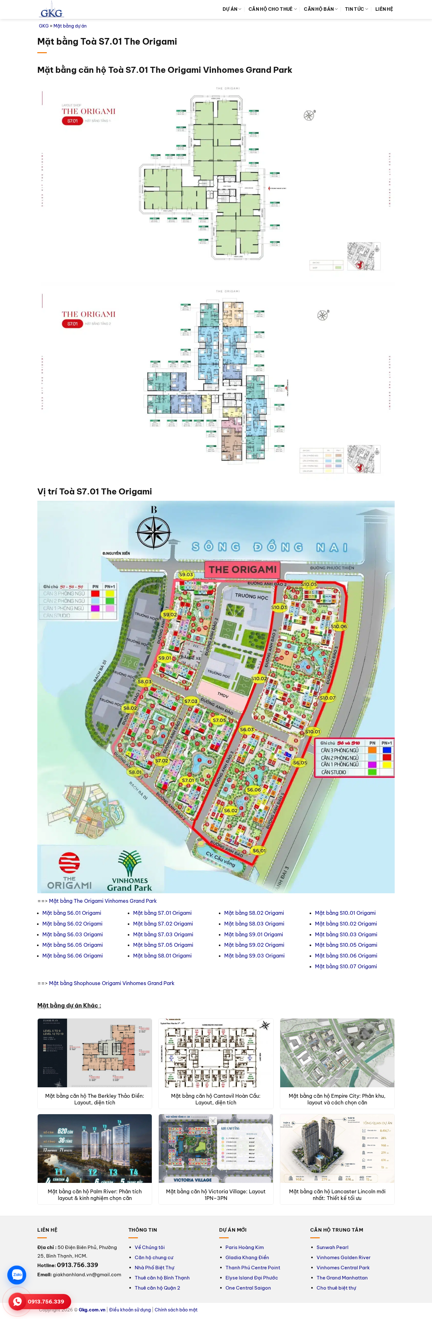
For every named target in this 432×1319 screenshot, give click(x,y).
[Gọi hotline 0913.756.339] (17, 1301)
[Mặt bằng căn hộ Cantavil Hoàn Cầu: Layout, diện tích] (216, 1053)
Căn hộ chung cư (154, 1257)
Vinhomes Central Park (343, 1268)
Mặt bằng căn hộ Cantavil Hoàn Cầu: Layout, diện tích (216, 1099)
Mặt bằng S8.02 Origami (254, 913)
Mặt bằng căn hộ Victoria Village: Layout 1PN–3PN (216, 1194)
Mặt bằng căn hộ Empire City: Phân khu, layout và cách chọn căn (337, 1099)
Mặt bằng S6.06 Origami (72, 955)
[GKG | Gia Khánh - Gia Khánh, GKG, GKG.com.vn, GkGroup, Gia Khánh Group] (51, 10)
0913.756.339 (46, 1301)
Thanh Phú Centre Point (252, 1268)
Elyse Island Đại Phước (251, 1278)
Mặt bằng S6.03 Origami (72, 934)
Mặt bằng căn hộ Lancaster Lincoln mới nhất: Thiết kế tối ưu (337, 1194)
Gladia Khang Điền (247, 1257)
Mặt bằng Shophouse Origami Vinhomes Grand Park (112, 983)
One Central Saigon (248, 1288)
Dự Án (230, 9)
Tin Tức (354, 9)
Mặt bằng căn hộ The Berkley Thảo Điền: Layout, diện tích (94, 1099)
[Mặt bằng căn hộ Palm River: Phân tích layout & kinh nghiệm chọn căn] (95, 1148)
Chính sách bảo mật (176, 1310)
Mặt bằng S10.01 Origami (345, 913)
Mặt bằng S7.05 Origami (163, 945)
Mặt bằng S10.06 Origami (346, 955)
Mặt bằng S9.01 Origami (253, 934)
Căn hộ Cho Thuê (271, 9)
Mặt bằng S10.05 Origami (346, 945)
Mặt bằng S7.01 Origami (162, 913)
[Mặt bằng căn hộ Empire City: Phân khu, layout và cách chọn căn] (337, 1053)
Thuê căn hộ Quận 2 (157, 1288)
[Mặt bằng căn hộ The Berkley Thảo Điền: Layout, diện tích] (95, 1053)
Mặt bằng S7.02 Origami (163, 923)
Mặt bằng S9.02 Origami (254, 945)
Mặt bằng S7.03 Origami (163, 934)
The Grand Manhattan (342, 1278)
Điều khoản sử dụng (130, 1310)
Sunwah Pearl (333, 1247)
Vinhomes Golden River (344, 1257)
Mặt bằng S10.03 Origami (346, 934)
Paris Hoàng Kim (244, 1247)
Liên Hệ (384, 9)
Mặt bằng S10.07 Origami (346, 966)
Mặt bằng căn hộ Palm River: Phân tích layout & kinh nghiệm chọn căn (95, 1194)
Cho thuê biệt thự (336, 1288)
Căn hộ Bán (319, 9)
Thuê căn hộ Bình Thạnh (162, 1278)
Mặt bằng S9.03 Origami (254, 955)
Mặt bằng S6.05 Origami (72, 945)
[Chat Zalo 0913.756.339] (17, 1275)
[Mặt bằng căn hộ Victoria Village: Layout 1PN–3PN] (216, 1148)
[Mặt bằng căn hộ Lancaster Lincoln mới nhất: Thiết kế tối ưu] (337, 1148)
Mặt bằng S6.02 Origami (72, 923)
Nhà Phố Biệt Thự (154, 1268)
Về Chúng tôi (150, 1247)
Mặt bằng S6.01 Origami (71, 913)
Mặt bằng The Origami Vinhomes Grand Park (103, 901)
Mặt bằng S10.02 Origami (346, 923)
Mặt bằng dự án (70, 26)
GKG (44, 26)
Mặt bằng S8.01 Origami (162, 955)
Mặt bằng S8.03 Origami (254, 923)
